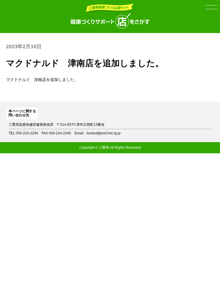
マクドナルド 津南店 (26, 79)
